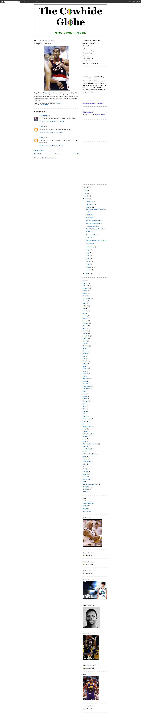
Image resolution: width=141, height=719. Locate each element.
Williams (85, 286)
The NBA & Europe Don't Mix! (95, 229)
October (89, 207)
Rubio (84, 464)
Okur (84, 303)
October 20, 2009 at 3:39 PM (51, 132)
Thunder (85, 368)
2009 (86, 199)
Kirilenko (85, 288)
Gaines (85, 396)
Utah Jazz (85, 471)
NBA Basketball (87, 449)
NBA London (90, 232)
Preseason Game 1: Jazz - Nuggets (96, 240)
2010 (86, 196)
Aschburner (86, 389)
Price (84, 328)
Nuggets (85, 338)
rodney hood (86, 487)
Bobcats (85, 416)
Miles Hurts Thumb (92, 235)
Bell (84, 414)
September (90, 247)
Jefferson (85, 436)
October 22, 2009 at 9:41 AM (51, 145)
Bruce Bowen (87, 419)
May (88, 258)
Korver (85, 301)
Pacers (84, 456)
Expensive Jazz (90, 243)
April (88, 261)
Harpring (85, 323)
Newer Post (37, 154)
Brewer (85, 311)
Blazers (85, 331)
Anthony (85, 411)
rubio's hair (86, 489)
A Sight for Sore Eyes (43, 43)
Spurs (84, 348)
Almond (85, 343)
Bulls (84, 391)
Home (57, 154)
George (85, 429)
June (88, 255)
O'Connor (85, 401)
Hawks (85, 381)
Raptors (85, 459)
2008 (86, 273)
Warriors (85, 474)
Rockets (85, 321)
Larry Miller (86, 336)
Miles (84, 308)
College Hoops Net (88, 503)
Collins (85, 306)
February (89, 267)
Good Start (89, 237)
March (89, 264)
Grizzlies (85, 353)
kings (84, 406)
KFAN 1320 (86, 506)
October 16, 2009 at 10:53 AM (51, 121)
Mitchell (85, 446)
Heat (84, 356)
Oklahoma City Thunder (90, 454)
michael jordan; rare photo (90, 484)
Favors (85, 394)
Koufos (85, 316)
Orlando (41, 126)
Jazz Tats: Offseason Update (94, 220)
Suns (84, 404)
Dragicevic (86, 378)
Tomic (84, 371)
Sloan (84, 313)
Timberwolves (87, 386)
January (89, 270)
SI (83, 466)
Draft (84, 296)
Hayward (85, 431)
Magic (84, 441)
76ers (84, 409)
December (90, 201)
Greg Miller (86, 351)
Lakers (85, 293)
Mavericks (86, 346)
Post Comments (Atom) (49, 158)
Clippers (85, 361)
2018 (86, 190)
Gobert (85, 399)
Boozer (85, 283)
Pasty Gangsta (43, 115)
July (88, 253)
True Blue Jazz (87, 511)
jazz (84, 481)
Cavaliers (85, 374)
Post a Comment (39, 150)
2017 (86, 193)
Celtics (85, 376)
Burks (84, 424)
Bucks (84, 421)
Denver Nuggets (87, 426)
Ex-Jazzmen (44, 104)
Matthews (85, 384)
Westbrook (86, 479)
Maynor (85, 326)
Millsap (85, 291)
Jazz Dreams (89, 217)
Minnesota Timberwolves (90, 444)
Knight (85, 333)
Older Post (76, 154)
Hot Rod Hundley (88, 434)
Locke (84, 439)
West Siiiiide (86, 477)
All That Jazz (86, 501)
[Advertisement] (92, 130)
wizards (85, 492)
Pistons (85, 341)
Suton (84, 366)
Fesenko (85, 318)
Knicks (85, 358)
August (89, 250)
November (90, 204)
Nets (84, 451)
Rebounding (86, 461)
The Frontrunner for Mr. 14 (94, 223)
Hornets (85, 363)
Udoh (84, 469)
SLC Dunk (86, 508)
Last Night (89, 215)
